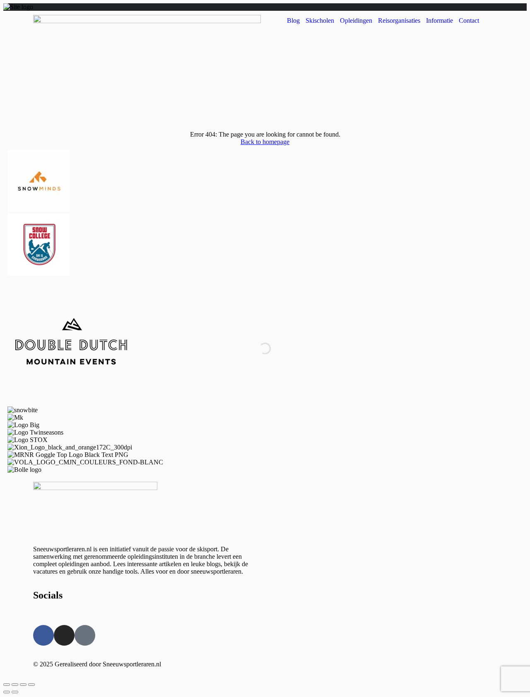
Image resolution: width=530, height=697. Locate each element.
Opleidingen (356, 20)
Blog (293, 20)
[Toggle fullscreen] (23, 684)
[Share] (15, 684)
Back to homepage (265, 141)
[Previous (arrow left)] (6, 692)
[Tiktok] (85, 635)
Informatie (439, 20)
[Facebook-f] (43, 635)
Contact (469, 20)
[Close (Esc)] (6, 684)
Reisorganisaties (399, 20)
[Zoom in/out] (31, 684)
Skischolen (320, 20)
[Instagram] (64, 635)
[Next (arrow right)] (15, 692)
